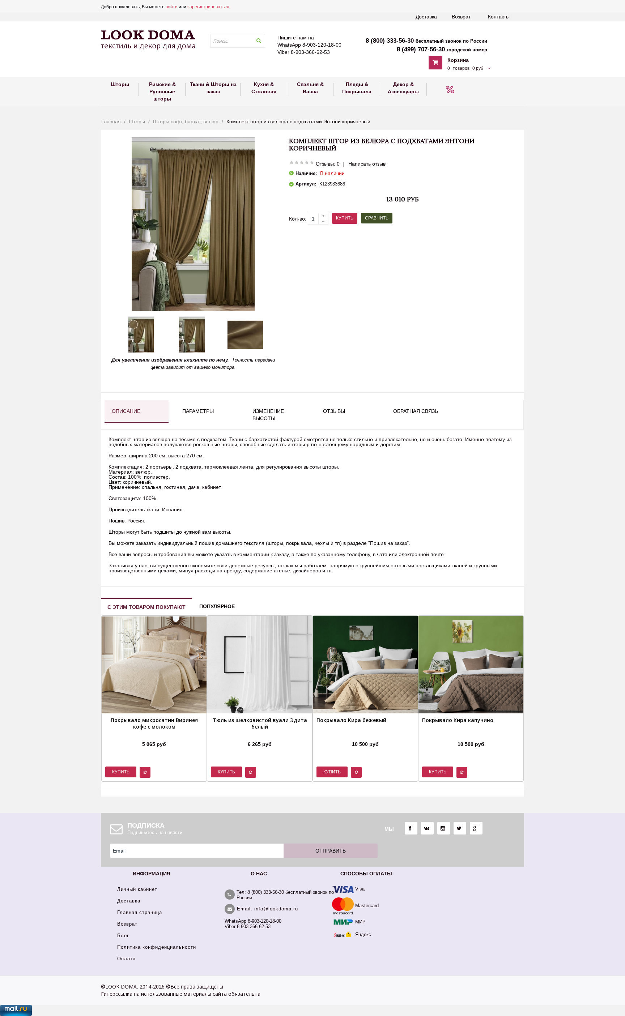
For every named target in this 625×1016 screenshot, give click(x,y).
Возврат (461, 17)
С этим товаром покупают (146, 607)
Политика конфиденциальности (156, 947)
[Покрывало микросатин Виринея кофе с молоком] (154, 735)
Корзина (458, 60)
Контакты (499, 17)
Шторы (137, 121)
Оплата (126, 958)
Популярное (217, 606)
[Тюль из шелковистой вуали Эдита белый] (260, 735)
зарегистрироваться (208, 6)
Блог (123, 935)
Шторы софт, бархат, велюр (185, 121)
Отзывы (334, 411)
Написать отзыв (367, 164)
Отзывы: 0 (328, 164)
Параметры (198, 411)
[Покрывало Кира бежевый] (351, 735)
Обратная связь (415, 411)
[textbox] (238, 40)
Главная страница (139, 912)
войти (172, 6)
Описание (126, 411)
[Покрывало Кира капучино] (457, 735)
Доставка (426, 17)
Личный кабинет (137, 889)
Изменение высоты (268, 414)
